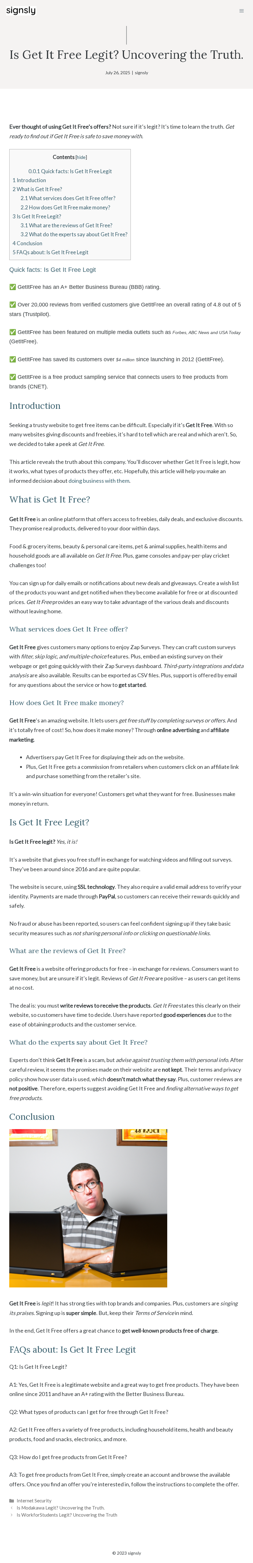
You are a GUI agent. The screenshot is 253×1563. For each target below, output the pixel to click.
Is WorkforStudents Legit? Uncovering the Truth (67, 1515)
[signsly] (21, 11)
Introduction (29, 180)
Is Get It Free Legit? (37, 216)
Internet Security (34, 1500)
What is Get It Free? (37, 189)
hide (81, 157)
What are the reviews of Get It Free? (66, 225)
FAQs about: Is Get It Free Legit (51, 252)
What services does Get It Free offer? (68, 198)
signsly (141, 72)
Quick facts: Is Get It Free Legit (70, 171)
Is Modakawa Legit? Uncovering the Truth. (61, 1507)
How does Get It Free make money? (65, 207)
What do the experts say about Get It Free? (74, 234)
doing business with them (98, 480)
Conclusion (27, 243)
